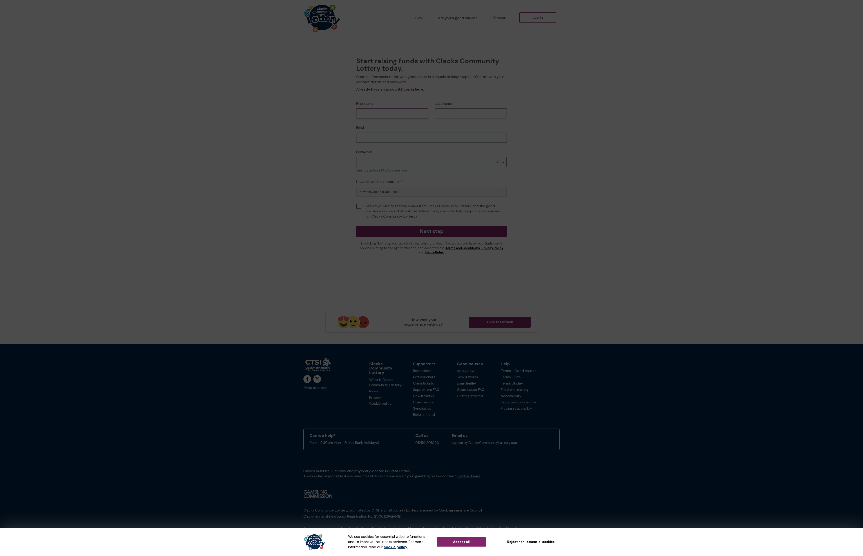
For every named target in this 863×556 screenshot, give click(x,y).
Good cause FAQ (471, 389)
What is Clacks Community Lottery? (386, 382)
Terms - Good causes (518, 370)
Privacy (375, 397)
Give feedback (500, 322)
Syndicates (422, 408)
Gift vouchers (424, 377)
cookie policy (395, 547)
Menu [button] (501, 18)
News (373, 391)
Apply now (465, 370)
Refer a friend (424, 414)
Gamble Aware (468, 476)
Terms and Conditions (462, 248)
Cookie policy (380, 403)
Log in (538, 17)
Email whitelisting (514, 389)
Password (364, 151)
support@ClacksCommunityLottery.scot (485, 442)
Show (500, 162)
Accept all (461, 542)
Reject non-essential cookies (531, 542)
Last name (443, 103)
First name (364, 103)
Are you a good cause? (457, 18)
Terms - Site (511, 377)
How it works (423, 396)
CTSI (375, 510)
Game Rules (434, 252)
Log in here (413, 89)
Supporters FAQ (426, 389)
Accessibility (511, 396)
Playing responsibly (516, 408)
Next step (431, 231)
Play (418, 18)
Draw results (423, 402)
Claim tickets (423, 383)
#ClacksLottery (315, 388)
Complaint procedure (518, 402)
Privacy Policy (492, 248)
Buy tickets (422, 370)
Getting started (470, 396)
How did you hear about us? (379, 181)
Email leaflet (466, 383)
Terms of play (512, 383)
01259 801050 (427, 442)
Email (360, 127)
